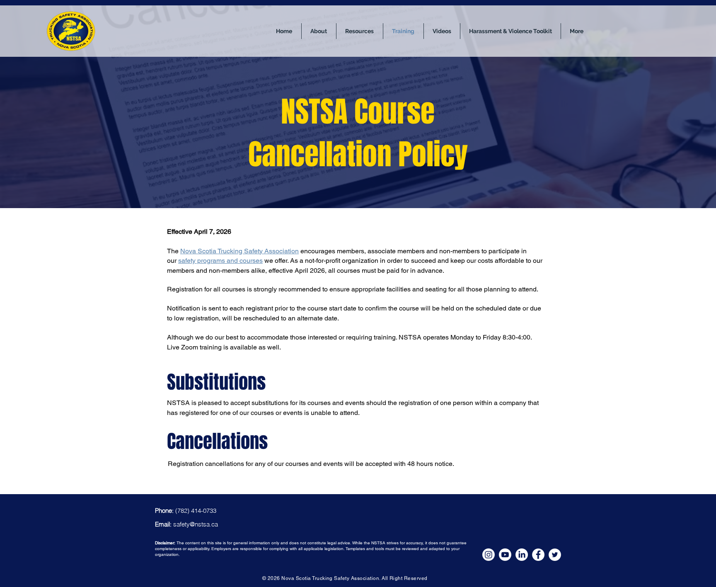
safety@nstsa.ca (195, 524)
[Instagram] (488, 554)
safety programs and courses (220, 260)
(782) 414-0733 (195, 510)
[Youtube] (505, 554)
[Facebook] (538, 554)
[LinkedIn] (521, 554)
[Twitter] (555, 554)
